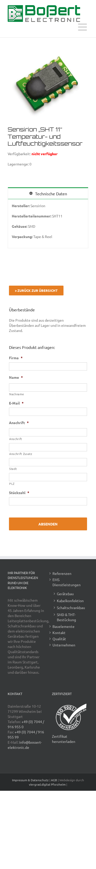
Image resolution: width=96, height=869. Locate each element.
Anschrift (19, 422)
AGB (54, 780)
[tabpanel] (48, 223)
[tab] (48, 193)
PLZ (12, 483)
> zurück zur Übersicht (36, 290)
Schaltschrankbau (71, 607)
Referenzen (61, 573)
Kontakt (59, 632)
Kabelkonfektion (70, 600)
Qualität (59, 638)
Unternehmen (63, 645)
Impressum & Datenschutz (30, 780)
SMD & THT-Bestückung (66, 617)
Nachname (16, 394)
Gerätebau (65, 593)
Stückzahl (19, 492)
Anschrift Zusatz (20, 454)
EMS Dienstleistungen (66, 582)
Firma (16, 357)
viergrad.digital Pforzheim (47, 784)
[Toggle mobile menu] (83, 27)
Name (16, 377)
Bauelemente (63, 626)
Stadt (13, 469)
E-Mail (16, 403)
